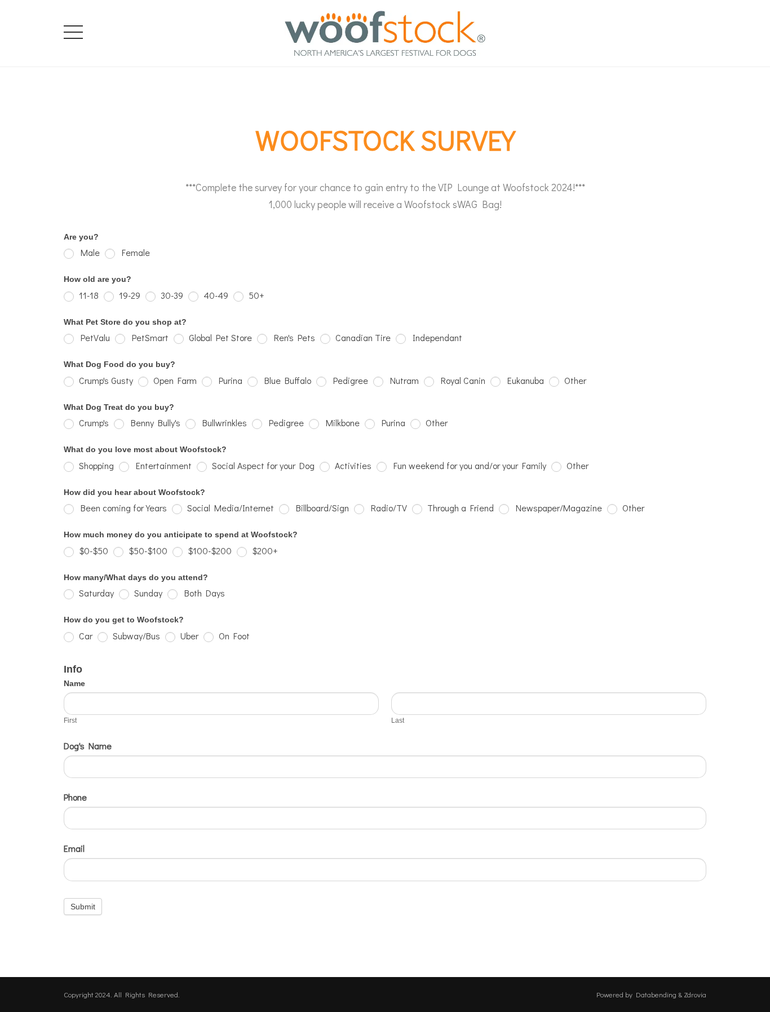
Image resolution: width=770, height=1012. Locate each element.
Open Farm (174, 380)
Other (574, 380)
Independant (435, 337)
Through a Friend (459, 508)
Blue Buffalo (285, 380)
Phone (75, 797)
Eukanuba (523, 380)
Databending (656, 994)
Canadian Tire (362, 337)
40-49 (214, 295)
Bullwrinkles (222, 422)
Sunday (147, 593)
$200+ (263, 550)
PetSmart (148, 337)
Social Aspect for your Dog (262, 465)
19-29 (128, 295)
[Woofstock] (385, 31)
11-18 (88, 295)
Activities (352, 465)
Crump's (93, 422)
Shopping (95, 465)
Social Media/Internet (229, 508)
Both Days (202, 593)
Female (134, 252)
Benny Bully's (153, 422)
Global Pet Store (219, 337)
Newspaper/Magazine (557, 508)
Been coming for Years (122, 508)
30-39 (170, 295)
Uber (188, 636)
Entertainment (162, 465)
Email (74, 848)
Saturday (95, 593)
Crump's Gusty (105, 380)
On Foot (233, 636)
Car (84, 636)
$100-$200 (208, 550)
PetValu (93, 337)
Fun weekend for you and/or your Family (468, 465)
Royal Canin (461, 380)
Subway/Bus (135, 636)
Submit (82, 906)
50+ (255, 295)
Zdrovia (695, 994)
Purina (228, 380)
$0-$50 (92, 550)
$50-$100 (146, 550)
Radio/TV (387, 508)
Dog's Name (88, 746)
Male (88, 252)
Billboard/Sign (320, 508)
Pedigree (348, 380)
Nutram (402, 380)
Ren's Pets (292, 337)
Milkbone (341, 422)
